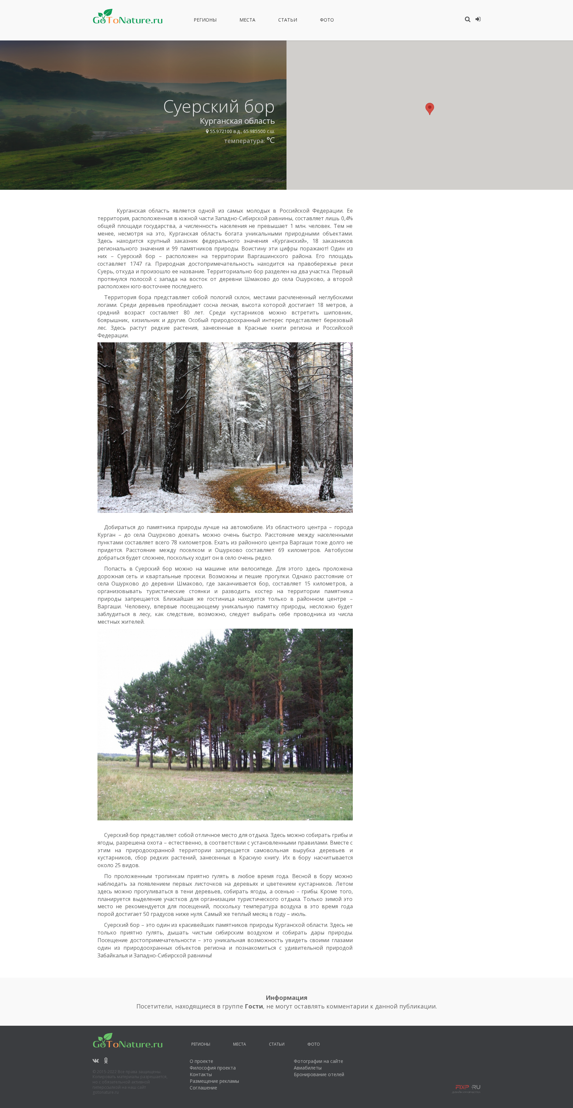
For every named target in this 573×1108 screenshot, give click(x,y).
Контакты (201, 1074)
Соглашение (203, 1087)
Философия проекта (213, 1068)
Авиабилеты (308, 1068)
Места (247, 21)
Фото (327, 21)
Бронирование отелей (319, 1074)
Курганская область (237, 120)
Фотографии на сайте (318, 1061)
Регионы (205, 21)
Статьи (287, 21)
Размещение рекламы (214, 1081)
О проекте (201, 1061)
